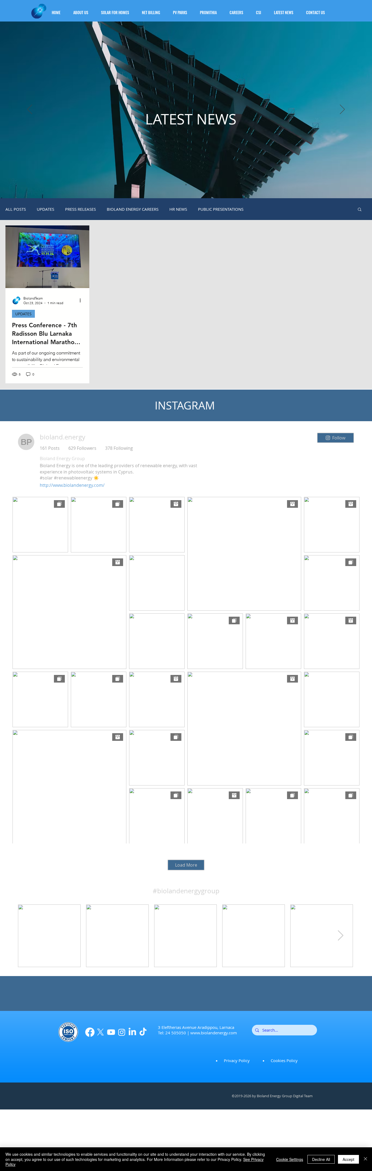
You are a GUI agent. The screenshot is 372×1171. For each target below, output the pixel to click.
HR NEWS (178, 209)
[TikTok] (143, 1032)
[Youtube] (111, 1032)
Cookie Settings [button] (289, 1159)
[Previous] (29, 110)
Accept (348, 1159)
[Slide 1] (186, 184)
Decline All (321, 1159)
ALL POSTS (15, 209)
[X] (100, 1032)
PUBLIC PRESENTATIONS (220, 209)
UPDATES (45, 209)
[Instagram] (121, 1032)
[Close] (365, 1159)
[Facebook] (89, 1032)
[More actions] (82, 300)
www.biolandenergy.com (213, 1032)
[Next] (342, 110)
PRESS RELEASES (80, 209)
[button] (84, 10)
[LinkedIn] (132, 1032)
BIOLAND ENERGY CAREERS (132, 209)
